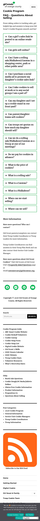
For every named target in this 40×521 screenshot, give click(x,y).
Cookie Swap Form (13, 341)
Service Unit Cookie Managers (17, 416)
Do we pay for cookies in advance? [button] (19, 156)
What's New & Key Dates (15, 364)
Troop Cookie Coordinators (16, 419)
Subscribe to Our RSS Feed (16, 468)
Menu (33, 7)
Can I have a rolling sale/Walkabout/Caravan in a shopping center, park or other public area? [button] (19, 62)
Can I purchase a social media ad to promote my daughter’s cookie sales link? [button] (20, 77)
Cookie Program (13, 10)
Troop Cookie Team (11, 498)
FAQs (5, 376)
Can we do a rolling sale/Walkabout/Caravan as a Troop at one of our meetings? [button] (19, 142)
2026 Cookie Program (14, 411)
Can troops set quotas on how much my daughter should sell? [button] (19, 127)
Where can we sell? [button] (17, 209)
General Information (13, 414)
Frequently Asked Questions (19, 265)
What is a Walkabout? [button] (19, 190)
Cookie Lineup (11, 338)
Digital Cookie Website (14, 346)
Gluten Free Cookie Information (18, 387)
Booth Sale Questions (14, 379)
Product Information (14, 390)
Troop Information (13, 422)
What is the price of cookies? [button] (16, 166)
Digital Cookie (9, 488)
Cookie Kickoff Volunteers (16, 335)
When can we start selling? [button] (16, 199)
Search (6, 313)
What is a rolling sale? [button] (19, 175)
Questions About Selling (15, 396)
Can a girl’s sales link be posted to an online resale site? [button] (19, 39)
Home (5, 478)
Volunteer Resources (13, 361)
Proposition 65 (11, 393)
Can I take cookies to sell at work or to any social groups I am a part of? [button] (19, 90)
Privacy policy (20, 518)
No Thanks (29, 515)
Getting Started (9, 483)
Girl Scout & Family (11, 493)
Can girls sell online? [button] (19, 50)
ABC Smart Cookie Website (16, 332)
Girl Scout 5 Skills (12, 349)
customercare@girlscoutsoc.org (21, 271)
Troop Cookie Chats (13, 358)
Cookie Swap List (12, 343)
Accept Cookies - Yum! (15, 515)
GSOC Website (11, 355)
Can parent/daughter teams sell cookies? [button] (17, 115)
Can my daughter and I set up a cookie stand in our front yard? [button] (20, 103)
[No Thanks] (37, 512)
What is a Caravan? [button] (17, 183)
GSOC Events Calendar (14, 352)
